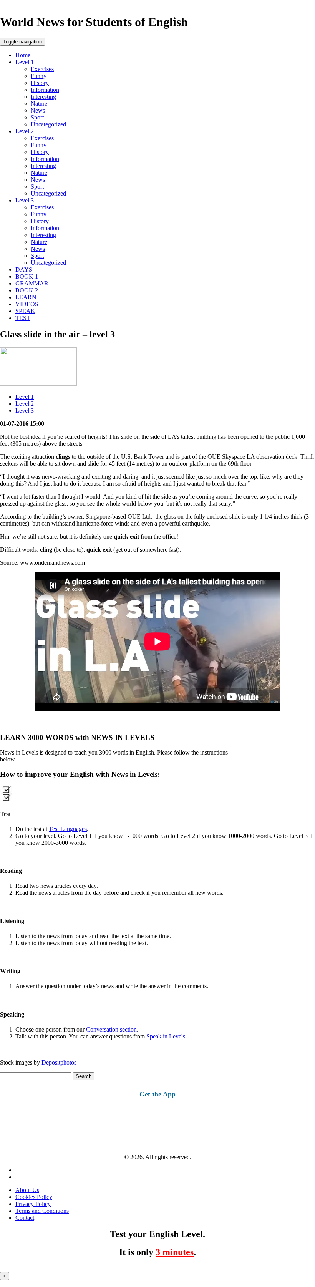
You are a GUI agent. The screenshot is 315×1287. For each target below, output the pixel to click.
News (38, 110)
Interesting (43, 96)
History (40, 83)
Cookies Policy (33, 1197)
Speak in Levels (165, 1036)
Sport (37, 117)
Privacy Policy (33, 1204)
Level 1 (24, 62)
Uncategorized (48, 124)
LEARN (25, 297)
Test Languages (68, 829)
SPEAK (25, 311)
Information (45, 89)
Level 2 (24, 131)
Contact (24, 1217)
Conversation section (111, 1029)
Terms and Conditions (42, 1210)
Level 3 (24, 200)
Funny (38, 76)
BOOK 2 (26, 290)
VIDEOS (26, 304)
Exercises (42, 69)
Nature (39, 103)
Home (22, 55)
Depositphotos (58, 1062)
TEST (22, 318)
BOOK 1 (26, 276)
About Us (27, 1190)
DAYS (23, 269)
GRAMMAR (31, 283)
